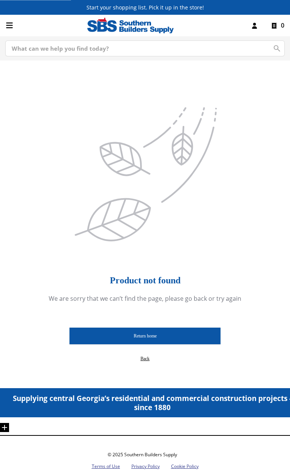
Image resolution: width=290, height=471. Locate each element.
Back (145, 358)
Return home (145, 336)
